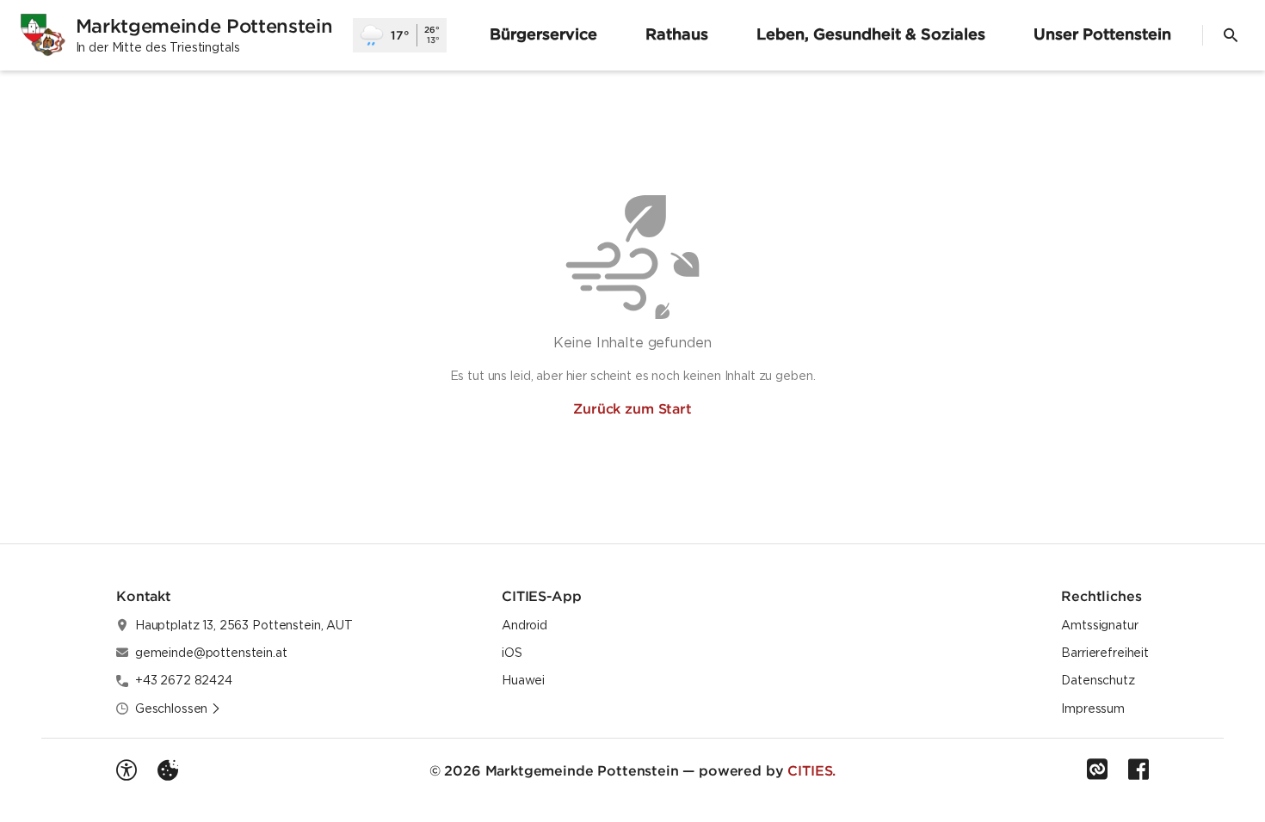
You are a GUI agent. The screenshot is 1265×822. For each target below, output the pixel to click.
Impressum (1093, 708)
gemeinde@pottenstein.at (211, 652)
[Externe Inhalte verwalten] (167, 770)
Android (524, 625)
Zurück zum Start (632, 408)
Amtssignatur (1099, 625)
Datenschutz (1097, 680)
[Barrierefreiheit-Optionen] (126, 770)
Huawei (523, 680)
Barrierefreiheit (1105, 652)
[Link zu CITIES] (1097, 769)
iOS (512, 652)
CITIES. (811, 770)
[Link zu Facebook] (1138, 769)
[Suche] (1230, 35)
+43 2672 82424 (183, 680)
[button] (178, 708)
